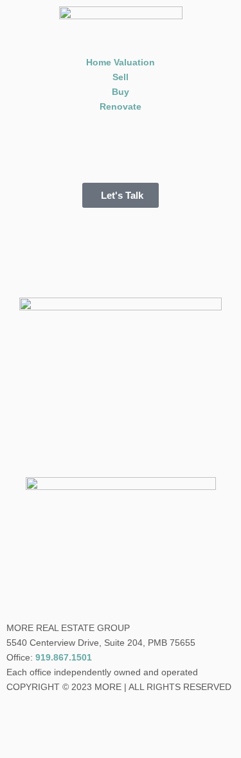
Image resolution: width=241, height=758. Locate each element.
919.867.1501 (63, 657)
